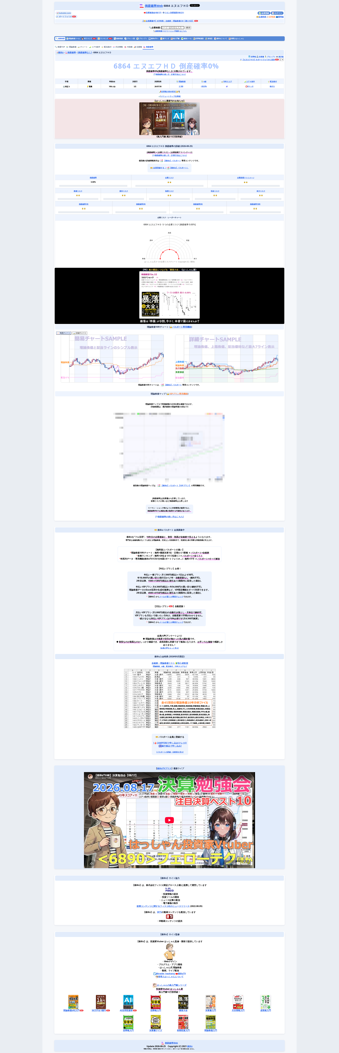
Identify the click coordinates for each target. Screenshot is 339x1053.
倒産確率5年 (198, 204)
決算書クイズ (155, 1030)
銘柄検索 (60, 38)
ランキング (103, 38)
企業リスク (169, 177)
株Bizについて (221, 38)
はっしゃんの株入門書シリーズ (171, 985)
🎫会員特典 (261, 16)
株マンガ (165, 38)
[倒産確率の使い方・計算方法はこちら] (170, 74)
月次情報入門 (238, 1010)
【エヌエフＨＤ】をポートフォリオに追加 (258, 59)
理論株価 (72, 47)
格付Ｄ (272, 86)
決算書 (261, 56)
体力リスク (261, 191)
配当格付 (107, 47)
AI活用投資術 (126, 1010)
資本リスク (123, 191)
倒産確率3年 (141, 204)
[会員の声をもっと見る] (169, 648)
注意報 (139, 47)
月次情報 (119, 47)
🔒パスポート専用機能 (180, 326)
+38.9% (204, 86)
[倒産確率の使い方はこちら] (169, 516)
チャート (84, 47)
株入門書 (176, 38)
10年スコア (227, 81)
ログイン (278, 13)
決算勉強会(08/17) (153, 12)
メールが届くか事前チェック (171, 596)
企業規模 (245, 177)
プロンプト (143, 38)
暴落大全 (183, 1010)
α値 (205, 81)
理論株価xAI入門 (71, 1010)
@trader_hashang (165, 973)
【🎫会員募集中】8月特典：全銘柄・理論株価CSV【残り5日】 (168, 21)
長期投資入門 (183, 1030)
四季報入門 (155, 1010)
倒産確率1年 (83, 204)
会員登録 (265, 13)
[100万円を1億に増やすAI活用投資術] (185, 118)
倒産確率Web (154, 6)
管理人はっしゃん (237, 38)
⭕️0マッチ (249, 86)
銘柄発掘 (118, 38)
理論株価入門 (210, 1030)
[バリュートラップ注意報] (171, 96)
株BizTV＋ (155, 38)
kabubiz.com (64, 13)
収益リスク (215, 191)
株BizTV (182, 973)
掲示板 (281, 56)
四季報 (253, 56)
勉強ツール (187, 38)
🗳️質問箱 (280, 16)
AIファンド (88, 38)
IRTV (159, 912)
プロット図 (130, 38)
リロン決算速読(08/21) (174, 12)
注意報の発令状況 (168, 91)
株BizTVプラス (164, 768)
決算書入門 (210, 1010)
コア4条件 (95, 47)
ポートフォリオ (65, 16)
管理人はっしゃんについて (171, 976)
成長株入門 (265, 1010)
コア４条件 (250, 81)
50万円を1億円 (99, 1010)
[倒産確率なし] (85, 52)
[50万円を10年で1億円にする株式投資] (154, 118)
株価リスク (78, 191)
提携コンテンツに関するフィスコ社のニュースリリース (163, 906)
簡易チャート (64, 333)
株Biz (61, 52)
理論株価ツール (74, 38)
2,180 (181, 86)
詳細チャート (80, 333)
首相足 (210, 38)
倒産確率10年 (255, 204)
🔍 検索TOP (60, 47)
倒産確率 (149, 47)
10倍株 (129, 47)
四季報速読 (199, 38)
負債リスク (169, 191)
